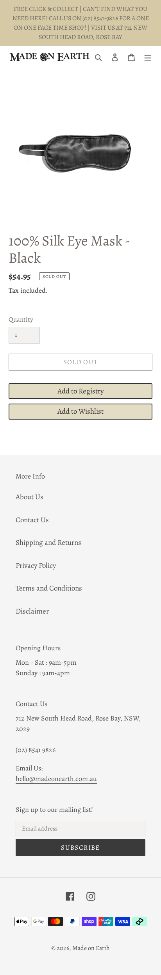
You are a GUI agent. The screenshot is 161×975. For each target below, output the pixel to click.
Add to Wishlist (80, 411)
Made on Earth (91, 948)
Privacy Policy (36, 565)
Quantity (21, 319)
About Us (29, 497)
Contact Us (32, 520)
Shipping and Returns (48, 542)
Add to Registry (80, 391)
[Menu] (148, 57)
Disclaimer (32, 611)
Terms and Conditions (49, 588)
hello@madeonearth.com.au (56, 778)
